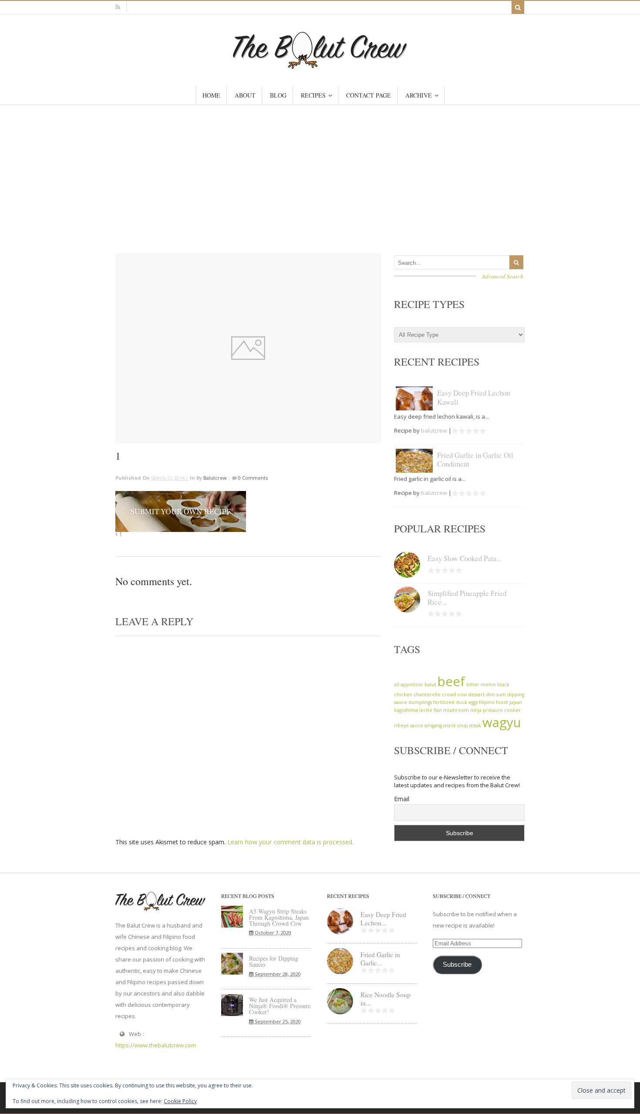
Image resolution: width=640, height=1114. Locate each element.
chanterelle (427, 694)
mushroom (456, 710)
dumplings (420, 702)
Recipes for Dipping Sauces (273, 961)
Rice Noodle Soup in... (385, 998)
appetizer (412, 684)
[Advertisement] (320, 170)
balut (430, 684)
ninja (476, 710)
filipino (487, 702)
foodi (502, 702)
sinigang (433, 725)
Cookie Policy (180, 1101)
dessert (476, 694)
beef (451, 681)
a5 (396, 684)
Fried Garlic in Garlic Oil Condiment (475, 459)
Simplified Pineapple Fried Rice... (467, 597)
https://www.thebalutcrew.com (155, 1045)
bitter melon (481, 684)
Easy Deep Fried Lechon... (383, 918)
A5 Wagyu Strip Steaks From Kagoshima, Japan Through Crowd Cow (279, 917)
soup (462, 725)
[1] (248, 348)
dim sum (496, 694)
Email (401, 799)
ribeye (401, 725)
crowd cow (454, 694)
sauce (416, 725)
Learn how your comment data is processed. (290, 842)
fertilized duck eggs (455, 702)
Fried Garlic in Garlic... (380, 958)
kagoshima (406, 710)
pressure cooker (502, 710)
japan (515, 702)
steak (475, 725)
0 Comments (252, 477)
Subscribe (457, 964)
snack (449, 725)
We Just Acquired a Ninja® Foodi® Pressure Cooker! (279, 1005)
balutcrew (215, 477)
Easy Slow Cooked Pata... (465, 558)
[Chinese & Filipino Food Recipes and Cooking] (320, 65)
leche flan (430, 710)
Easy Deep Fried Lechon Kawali (473, 397)
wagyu (501, 722)
